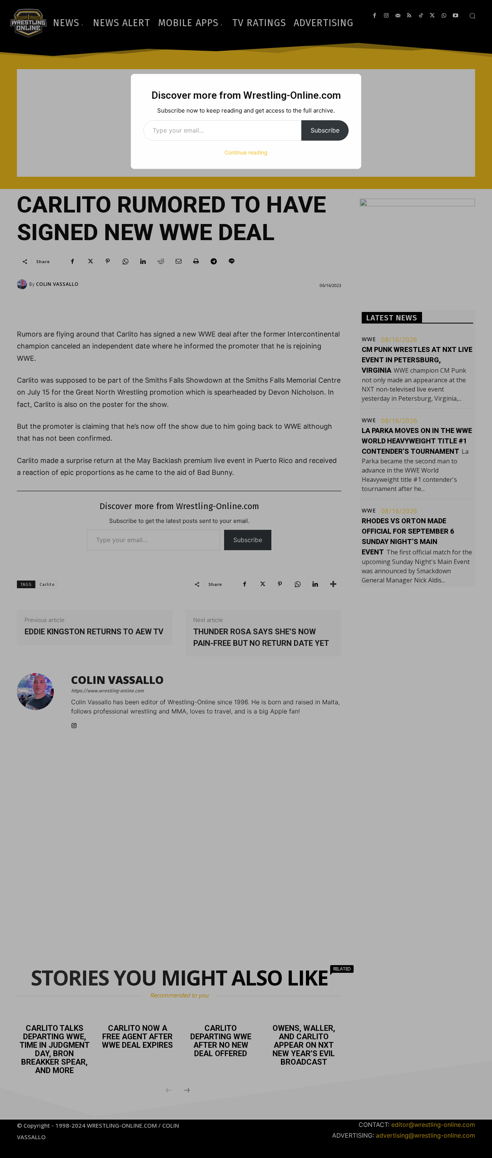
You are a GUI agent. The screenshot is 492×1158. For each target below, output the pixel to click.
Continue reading (246, 152)
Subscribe (325, 130)
